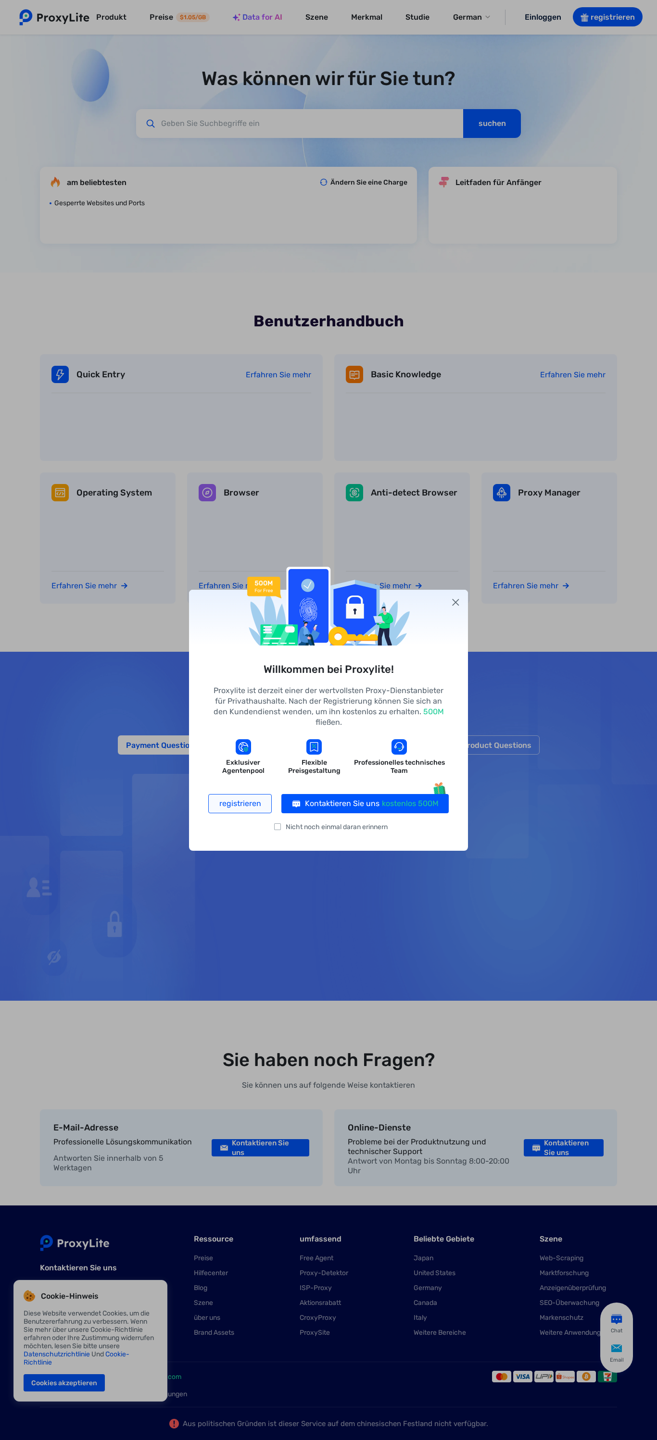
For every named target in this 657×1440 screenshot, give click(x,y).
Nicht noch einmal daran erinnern (337, 827)
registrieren (240, 803)
